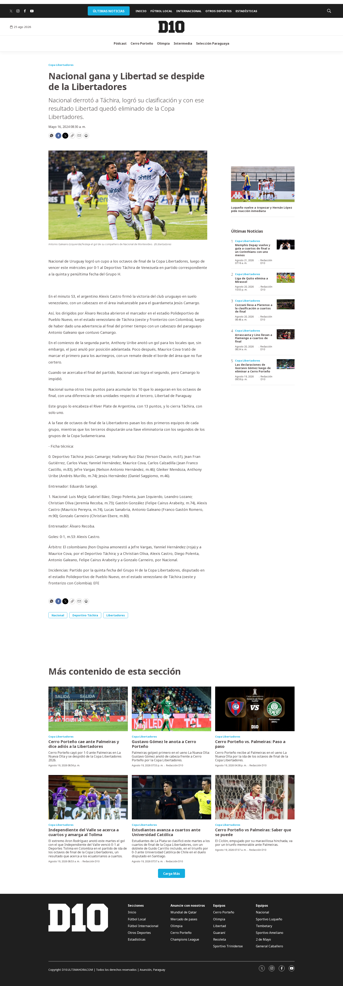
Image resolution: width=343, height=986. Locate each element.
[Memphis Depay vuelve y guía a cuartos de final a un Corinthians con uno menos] (286, 245)
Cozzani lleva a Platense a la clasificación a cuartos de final (253, 308)
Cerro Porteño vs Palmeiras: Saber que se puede (253, 832)
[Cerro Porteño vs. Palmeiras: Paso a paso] (255, 709)
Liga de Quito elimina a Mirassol (251, 280)
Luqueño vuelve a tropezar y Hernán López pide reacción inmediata (261, 209)
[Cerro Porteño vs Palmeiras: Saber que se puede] (255, 797)
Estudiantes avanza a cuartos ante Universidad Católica (166, 832)
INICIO (141, 11)
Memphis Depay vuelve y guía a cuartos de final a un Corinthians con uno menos (252, 250)
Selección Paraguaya (212, 43)
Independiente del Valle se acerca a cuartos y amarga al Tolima (83, 832)
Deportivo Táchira (85, 615)
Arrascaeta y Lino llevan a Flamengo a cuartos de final (253, 338)
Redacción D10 (266, 262)
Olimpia (163, 43)
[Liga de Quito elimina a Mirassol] (286, 278)
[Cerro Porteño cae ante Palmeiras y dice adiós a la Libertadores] (88, 709)
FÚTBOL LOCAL (161, 11)
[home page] (171, 27)
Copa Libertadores (60, 65)
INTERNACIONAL (188, 11)
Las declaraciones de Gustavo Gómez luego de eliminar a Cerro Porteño (253, 368)
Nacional (58, 615)
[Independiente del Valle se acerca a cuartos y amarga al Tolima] (88, 797)
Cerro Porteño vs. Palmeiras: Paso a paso (250, 744)
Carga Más (171, 873)
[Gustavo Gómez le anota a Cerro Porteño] (171, 709)
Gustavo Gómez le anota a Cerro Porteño (164, 744)
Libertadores (115, 615)
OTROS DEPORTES (218, 11)
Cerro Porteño (142, 43)
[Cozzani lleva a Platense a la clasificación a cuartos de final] (286, 304)
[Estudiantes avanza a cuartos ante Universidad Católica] (171, 797)
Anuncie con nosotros (188, 905)
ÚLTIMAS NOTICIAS (108, 11)
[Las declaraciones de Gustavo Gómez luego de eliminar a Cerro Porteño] (286, 364)
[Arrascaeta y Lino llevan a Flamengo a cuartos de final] (286, 334)
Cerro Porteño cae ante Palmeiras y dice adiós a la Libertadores (83, 744)
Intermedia (183, 43)
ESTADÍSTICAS (246, 11)
